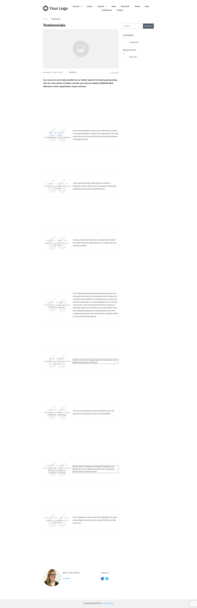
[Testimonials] (81, 48)
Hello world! (133, 57)
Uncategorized (134, 42)
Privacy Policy (108, 603)
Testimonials (54, 25)
